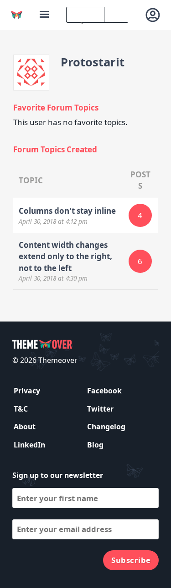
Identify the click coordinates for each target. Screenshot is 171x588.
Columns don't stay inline (67, 211)
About (25, 427)
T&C (21, 409)
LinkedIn (29, 445)
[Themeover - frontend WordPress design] (16, 14)
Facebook (104, 391)
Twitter (100, 409)
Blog (95, 445)
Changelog (106, 427)
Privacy (27, 391)
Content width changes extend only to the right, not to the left (65, 256)
